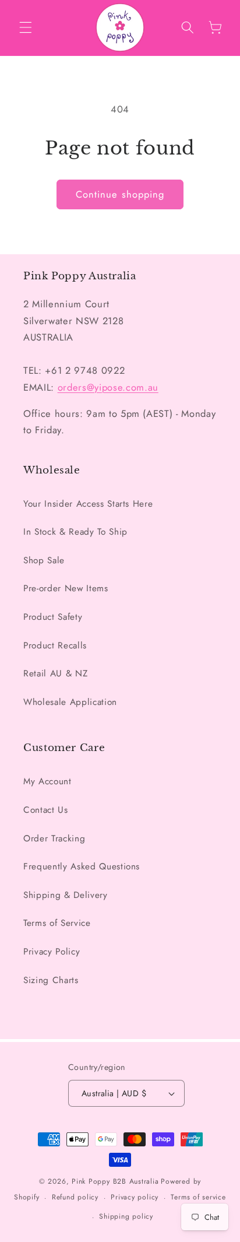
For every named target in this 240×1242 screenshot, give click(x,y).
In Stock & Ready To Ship (75, 531)
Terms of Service (57, 923)
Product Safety (52, 617)
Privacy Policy (51, 951)
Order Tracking (54, 838)
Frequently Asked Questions (81, 866)
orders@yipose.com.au (108, 387)
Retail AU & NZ (55, 673)
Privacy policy (134, 1197)
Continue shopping (120, 194)
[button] (26, 27)
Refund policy (75, 1197)
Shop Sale (44, 560)
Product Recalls (55, 645)
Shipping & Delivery (65, 895)
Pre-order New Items (65, 588)
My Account (47, 781)
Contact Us (45, 810)
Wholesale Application (70, 702)
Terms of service (198, 1197)
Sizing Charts (51, 980)
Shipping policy (126, 1216)
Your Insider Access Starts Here (88, 503)
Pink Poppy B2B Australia (115, 1181)
